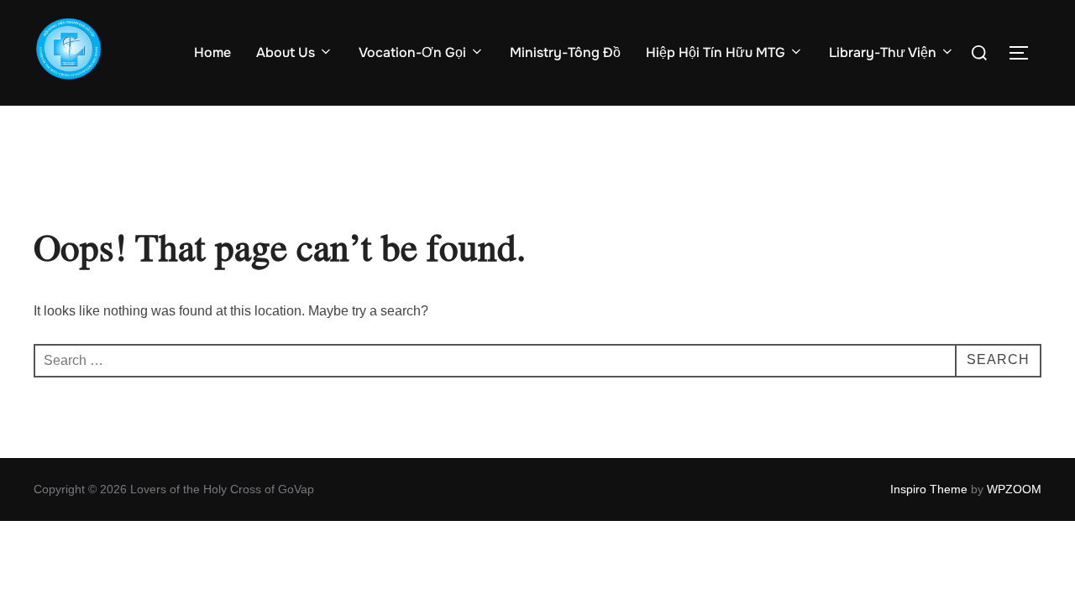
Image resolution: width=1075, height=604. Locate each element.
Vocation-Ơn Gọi (412, 52)
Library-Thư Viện (882, 52)
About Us (285, 52)
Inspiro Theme (929, 489)
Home (212, 52)
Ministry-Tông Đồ (565, 52)
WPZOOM (1014, 489)
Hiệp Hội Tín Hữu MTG (715, 52)
